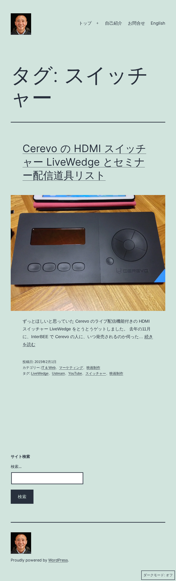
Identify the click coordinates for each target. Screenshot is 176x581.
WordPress (58, 560)
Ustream (58, 373)
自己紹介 (113, 23)
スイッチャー (95, 373)
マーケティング (71, 367)
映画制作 (93, 367)
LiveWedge (40, 373)
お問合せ (136, 23)
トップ (85, 23)
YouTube (75, 373)
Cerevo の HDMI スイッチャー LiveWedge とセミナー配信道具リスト (84, 162)
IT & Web (48, 367)
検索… (16, 466)
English (158, 23)
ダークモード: (154, 575)
